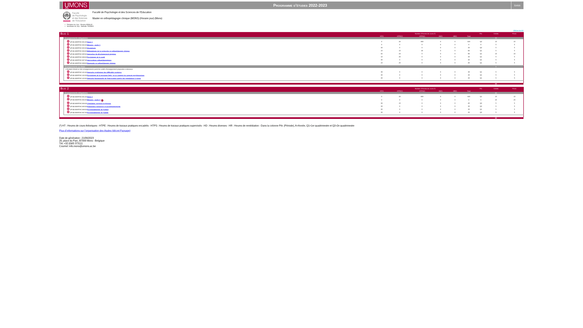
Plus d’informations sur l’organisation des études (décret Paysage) (94, 130)
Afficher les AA (518, 30)
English (517, 5)
